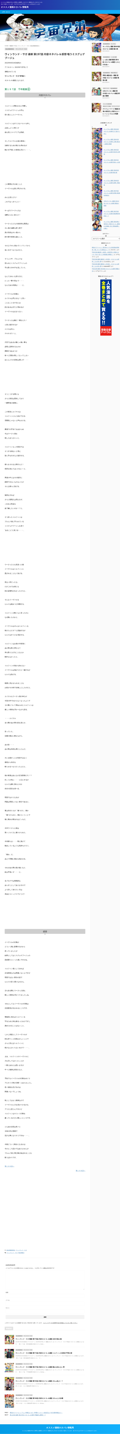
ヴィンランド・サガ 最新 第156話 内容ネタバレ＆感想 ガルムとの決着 (39, 1398)
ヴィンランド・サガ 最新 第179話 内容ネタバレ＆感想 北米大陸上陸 (38, 1339)
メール (8, 1300)
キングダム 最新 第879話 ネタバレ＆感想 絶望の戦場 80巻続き (112, 193)
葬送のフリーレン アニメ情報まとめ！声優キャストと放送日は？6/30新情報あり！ (36, 1413)
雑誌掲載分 (21, 1252)
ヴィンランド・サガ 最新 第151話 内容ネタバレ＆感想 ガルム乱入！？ (39, 1381)
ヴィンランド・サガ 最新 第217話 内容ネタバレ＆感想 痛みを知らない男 (40, 1367)
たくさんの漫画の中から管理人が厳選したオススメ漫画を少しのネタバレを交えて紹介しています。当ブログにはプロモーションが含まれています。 (60, 1430)
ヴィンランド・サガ (21, 1250)
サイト (8, 1308)
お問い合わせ (6, 12)
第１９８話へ (80, 1171)
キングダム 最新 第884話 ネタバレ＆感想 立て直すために (112, 131)
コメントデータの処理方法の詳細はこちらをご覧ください (60, 1323)
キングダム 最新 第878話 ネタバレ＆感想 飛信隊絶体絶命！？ (112, 214)
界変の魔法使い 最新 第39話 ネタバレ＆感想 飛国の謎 (111, 77)
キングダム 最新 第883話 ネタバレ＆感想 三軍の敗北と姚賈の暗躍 (112, 142)
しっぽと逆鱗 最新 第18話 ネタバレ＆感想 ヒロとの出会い (111, 62)
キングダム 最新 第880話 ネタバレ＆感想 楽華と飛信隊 (112, 183)
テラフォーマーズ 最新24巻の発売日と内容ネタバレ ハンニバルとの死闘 (111, 111)
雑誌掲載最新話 (11, 1250)
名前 (7, 1292)
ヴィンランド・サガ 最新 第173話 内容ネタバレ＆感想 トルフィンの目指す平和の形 (43, 1353)
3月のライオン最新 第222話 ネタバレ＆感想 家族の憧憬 (111, 93)
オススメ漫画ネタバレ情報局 (14, 7)
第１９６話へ (9, 1166)
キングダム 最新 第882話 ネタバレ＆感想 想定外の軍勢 (112, 152)
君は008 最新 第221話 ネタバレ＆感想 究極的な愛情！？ (28, 1415)
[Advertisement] (45, 167)
